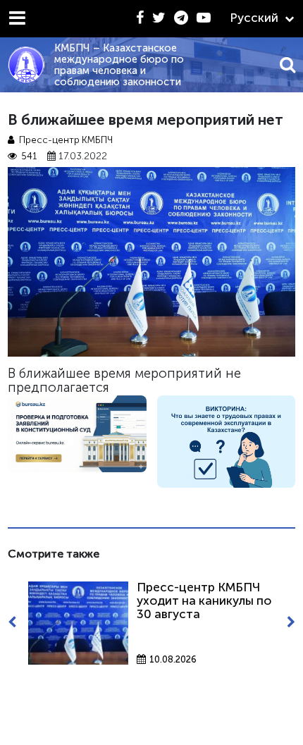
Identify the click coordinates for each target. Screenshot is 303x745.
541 (29, 156)
